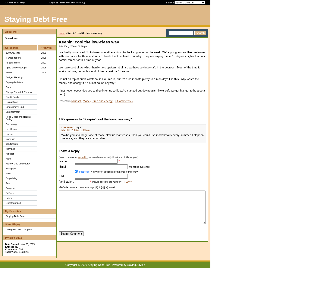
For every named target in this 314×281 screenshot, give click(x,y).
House (9, 134)
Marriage (10, 149)
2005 (43, 72)
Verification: (66, 181)
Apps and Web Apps (16, 67)
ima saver (67, 127)
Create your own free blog (72, 2)
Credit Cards (12, 97)
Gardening (11, 124)
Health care (12, 129)
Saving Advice (136, 264)
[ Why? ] (129, 181)
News (9, 173)
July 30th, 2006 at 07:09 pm (75, 130)
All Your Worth (13, 62)
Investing (10, 139)
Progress (10, 188)
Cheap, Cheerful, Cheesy (19, 92)
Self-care (10, 193)
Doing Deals (12, 102)
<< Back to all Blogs (15, 2)
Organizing (11, 178)
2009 (43, 53)
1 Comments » (124, 101)
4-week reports (14, 57)
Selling (9, 198)
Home (62, 33)
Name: (63, 161)
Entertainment (13, 112)
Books (9, 72)
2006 (43, 67)
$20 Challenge (13, 53)
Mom (8, 158)
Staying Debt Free (15, 216)
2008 (43, 57)
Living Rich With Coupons (19, 229)
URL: (62, 176)
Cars (8, 87)
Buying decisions (14, 82)
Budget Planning (14, 77)
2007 (43, 62)
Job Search (12, 144)
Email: (63, 166)
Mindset (10, 153)
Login (52, 2)
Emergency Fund (15, 107)
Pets (8, 183)
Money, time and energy (18, 163)
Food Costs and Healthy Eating (18, 118)
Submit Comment (71, 233)
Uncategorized (13, 203)
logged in (82, 157)
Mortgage (11, 168)
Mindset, (76, 101)
